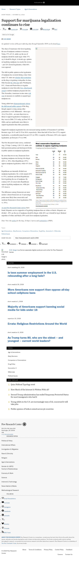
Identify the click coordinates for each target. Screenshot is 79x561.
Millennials (57, 231)
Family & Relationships (9, 469)
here (58, 44)
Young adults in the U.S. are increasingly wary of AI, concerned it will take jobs (39, 403)
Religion (4, 458)
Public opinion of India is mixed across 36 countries (32, 409)
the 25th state (15, 83)
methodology (43, 220)
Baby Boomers (17, 231)
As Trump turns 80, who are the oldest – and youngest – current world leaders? (35, 339)
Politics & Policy (7, 441)
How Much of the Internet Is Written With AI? (30, 389)
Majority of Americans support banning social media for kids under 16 (36, 308)
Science (4, 477)
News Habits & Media (9, 486)
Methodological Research (10, 490)
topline (14, 220)
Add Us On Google (8, 35)
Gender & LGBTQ (7, 466)
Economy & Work (7, 473)
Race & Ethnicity (7, 453)
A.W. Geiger (7, 39)
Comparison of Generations (30, 231)
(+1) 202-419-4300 (7, 434)
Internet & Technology (9, 482)
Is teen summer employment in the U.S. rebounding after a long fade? (32, 274)
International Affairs (8, 445)
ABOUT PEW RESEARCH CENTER (11, 537)
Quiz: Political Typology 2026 (23, 384)
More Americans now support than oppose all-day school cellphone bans (38, 291)
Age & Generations (7, 231)
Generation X (49, 231)
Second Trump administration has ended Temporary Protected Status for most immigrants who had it (40, 395)
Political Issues (6, 234)
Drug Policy (42, 231)
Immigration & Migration (10, 449)
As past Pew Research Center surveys (14, 208)
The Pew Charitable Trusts (9, 543)
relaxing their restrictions (23, 77)
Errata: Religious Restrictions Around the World (37, 323)
